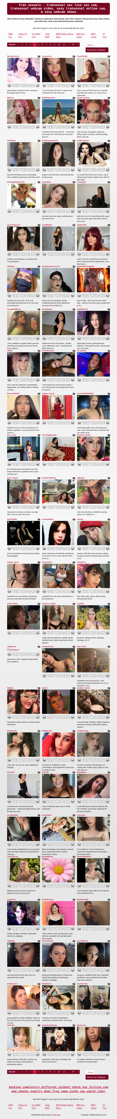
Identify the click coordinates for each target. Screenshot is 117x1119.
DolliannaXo (12, 731)
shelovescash (48, 647)
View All (12, 45)
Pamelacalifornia (49, 478)
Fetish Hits (56, 1115)
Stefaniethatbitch (84, 857)
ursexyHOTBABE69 (85, 394)
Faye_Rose (81, 647)
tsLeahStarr (47, 815)
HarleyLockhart (83, 98)
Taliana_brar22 (48, 394)
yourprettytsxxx (13, 225)
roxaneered (47, 56)
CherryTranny (47, 941)
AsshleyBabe (12, 815)
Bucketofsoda (82, 899)
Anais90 (45, 772)
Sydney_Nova (13, 562)
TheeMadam (47, 225)
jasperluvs (11, 899)
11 (64, 45)
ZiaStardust (81, 225)
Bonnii (44, 688)
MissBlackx (47, 984)
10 (59, 45)
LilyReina (11, 266)
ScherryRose (12, 604)
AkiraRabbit (12, 519)
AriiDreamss (12, 984)
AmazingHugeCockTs (16, 182)
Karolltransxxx (48, 351)
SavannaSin (47, 562)
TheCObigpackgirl (49, 435)
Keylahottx (81, 351)
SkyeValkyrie (82, 941)
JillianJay (81, 478)
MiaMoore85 (47, 731)
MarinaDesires (13, 56)
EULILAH (11, 772)
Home (90, 45)
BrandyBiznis (47, 857)
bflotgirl (10, 688)
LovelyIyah (81, 182)
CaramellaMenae (14, 309)
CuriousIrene (82, 984)
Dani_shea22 (12, 478)
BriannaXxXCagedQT (85, 266)
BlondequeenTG (48, 98)
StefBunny (11, 141)
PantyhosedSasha (49, 1025)
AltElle (9, 351)
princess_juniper (49, 604)
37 (73, 45)
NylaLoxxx (81, 1025)
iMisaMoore (81, 772)
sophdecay (11, 647)
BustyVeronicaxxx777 (51, 266)
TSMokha (11, 941)
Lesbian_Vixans (83, 688)
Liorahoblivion (48, 519)
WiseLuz (10, 98)
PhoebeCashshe (83, 435)
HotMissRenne (83, 141)
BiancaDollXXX (13, 394)
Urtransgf (81, 815)
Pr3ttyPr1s (81, 562)
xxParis (80, 519)
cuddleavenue (82, 731)
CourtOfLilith (82, 56)
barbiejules (46, 182)
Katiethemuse (48, 899)
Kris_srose (11, 435)
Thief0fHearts (82, 309)
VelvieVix (11, 1025)
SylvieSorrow (12, 857)
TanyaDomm (47, 309)
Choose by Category (96, 50)
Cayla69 (80, 604)
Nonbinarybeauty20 (50, 141)
